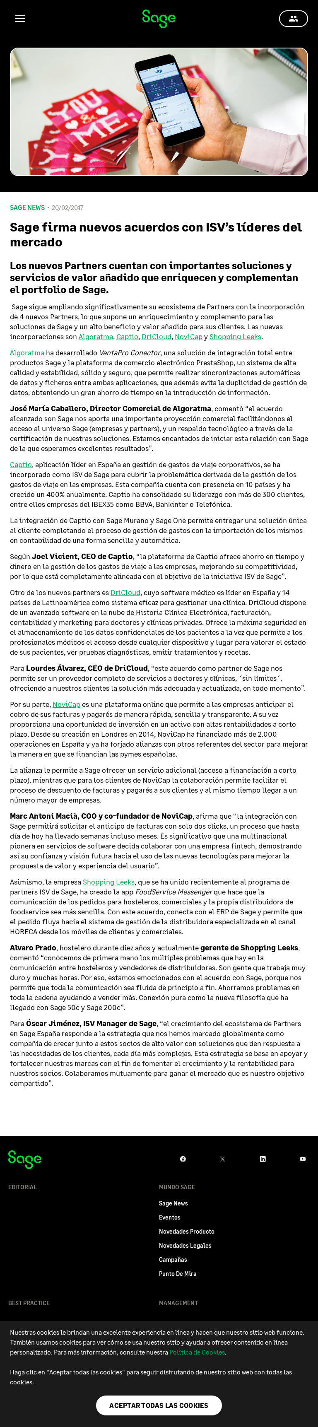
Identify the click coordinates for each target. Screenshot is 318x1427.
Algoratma (96, 336)
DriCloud (156, 336)
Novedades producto (186, 1231)
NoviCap (188, 336)
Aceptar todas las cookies (158, 1405)
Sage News (27, 207)
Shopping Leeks (235, 336)
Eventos (170, 1217)
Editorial (22, 1187)
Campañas (173, 1259)
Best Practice (29, 1302)
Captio (127, 336)
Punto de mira (178, 1273)
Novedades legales (185, 1245)
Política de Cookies (197, 1352)
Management (178, 1302)
